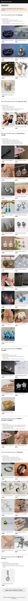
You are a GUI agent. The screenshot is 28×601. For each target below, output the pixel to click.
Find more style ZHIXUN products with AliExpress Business (13, 9)
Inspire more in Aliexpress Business (14, 590)
